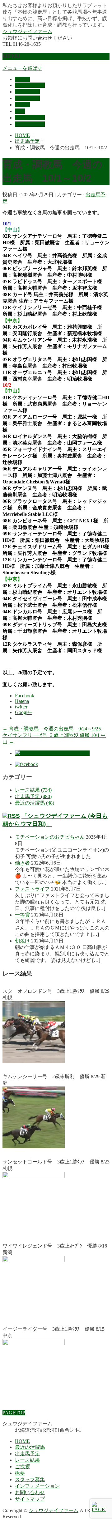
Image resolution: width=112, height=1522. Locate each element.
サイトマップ (30, 1499)
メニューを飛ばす (22, 68)
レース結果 (27, 1460)
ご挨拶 (22, 1466)
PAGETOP (13, 1412)
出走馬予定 (27, 1453)
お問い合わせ (30, 1492)
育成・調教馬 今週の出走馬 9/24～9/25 (51, 728)
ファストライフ (32, 888)
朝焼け (22, 940)
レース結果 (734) (33, 790)
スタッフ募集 (30, 1479)
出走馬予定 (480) (33, 796)
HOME (22, 1441)
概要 (20, 1473)
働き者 (22, 862)
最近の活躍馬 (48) (34, 803)
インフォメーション (37, 1486)
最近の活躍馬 (30, 1447)
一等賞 (22, 914)
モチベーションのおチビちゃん (50, 837)
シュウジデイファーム (27, 31)
